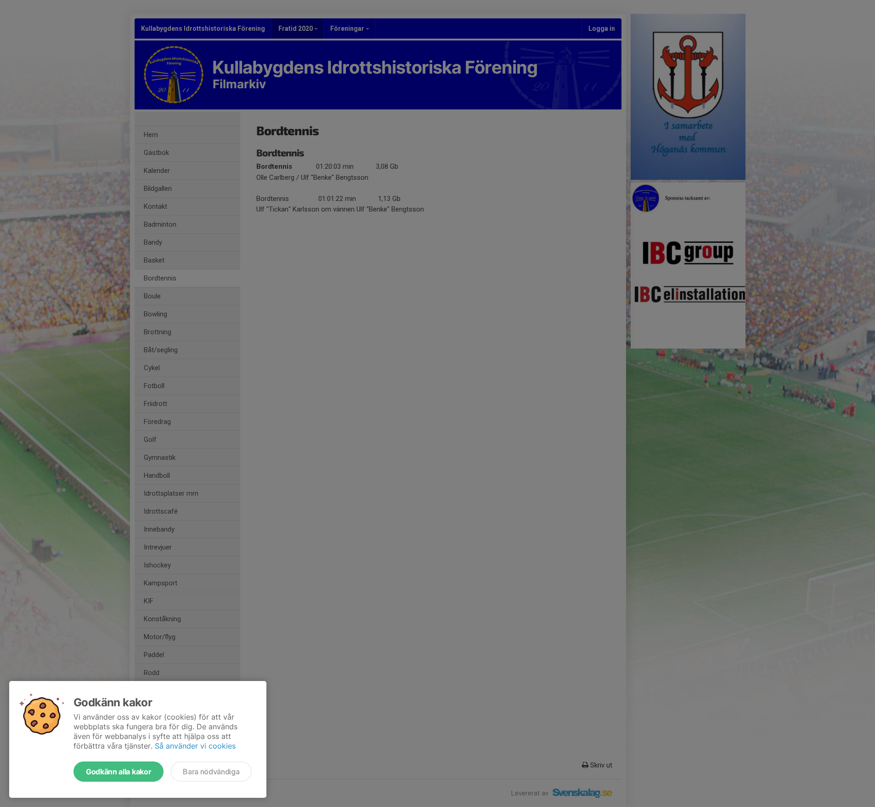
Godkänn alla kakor (118, 771)
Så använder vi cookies (195, 745)
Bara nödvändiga (211, 771)
